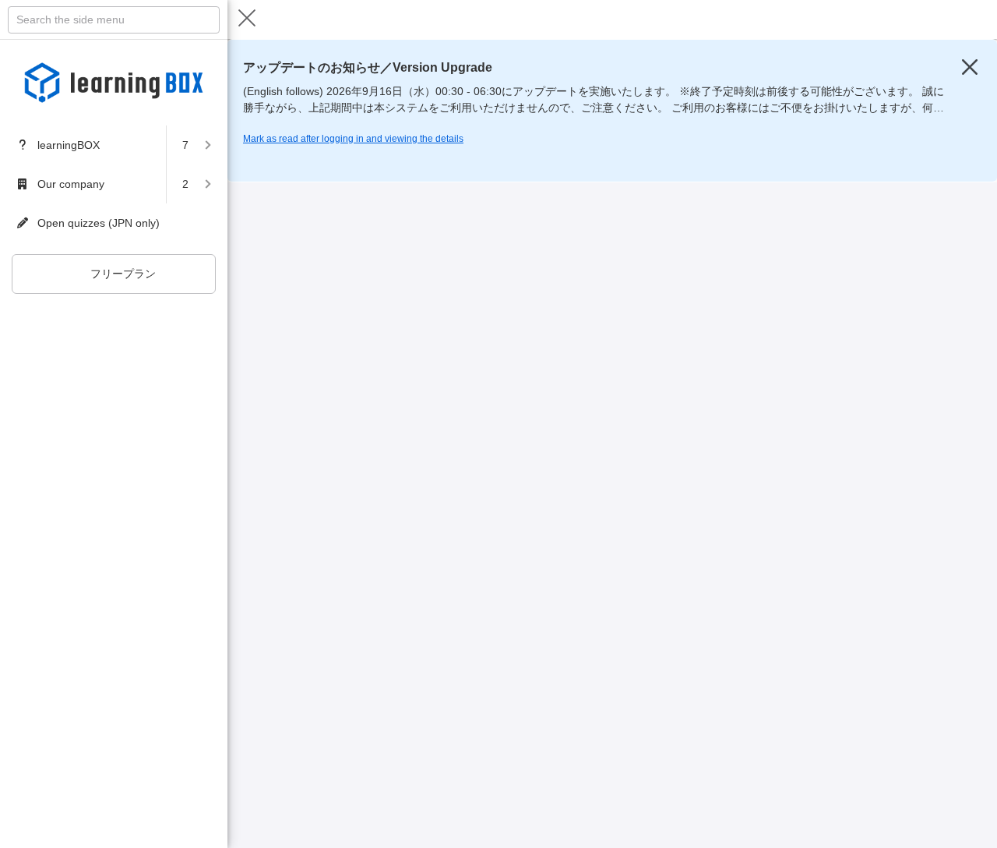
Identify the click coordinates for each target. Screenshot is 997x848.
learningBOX (68, 145)
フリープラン (123, 273)
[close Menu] (246, 20)
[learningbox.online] (113, 82)
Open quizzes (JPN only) (98, 223)
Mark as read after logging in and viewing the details (353, 138)
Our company (70, 184)
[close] (969, 67)
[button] (196, 144)
